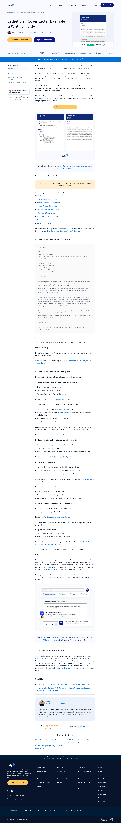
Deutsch (32, 811)
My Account (107, 5)
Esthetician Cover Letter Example (15, 73)
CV (66, 5)
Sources (10, 86)
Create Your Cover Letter (19, 40)
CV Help (59, 782)
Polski (66, 811)
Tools (51, 5)
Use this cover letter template (65, 136)
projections (52, 570)
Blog (13, 12)
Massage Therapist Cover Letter (48, 216)
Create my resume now (65, 608)
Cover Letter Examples (84, 775)
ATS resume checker (50, 640)
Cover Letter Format (83, 779)
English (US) (24, 811)
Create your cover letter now (65, 107)
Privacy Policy (102, 794)
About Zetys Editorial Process (17, 82)
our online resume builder (61, 638)
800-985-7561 (20, 795)
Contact (100, 775)
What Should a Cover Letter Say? (47, 740)
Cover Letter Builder (83, 767)
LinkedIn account (63, 413)
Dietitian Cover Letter (44, 223)
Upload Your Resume (44, 40)
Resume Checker (41, 775)
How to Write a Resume (43, 782)
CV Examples (61, 775)
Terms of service (102, 798)
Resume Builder (41, 767)
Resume (59, 5)
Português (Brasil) (76, 811)
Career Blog (85, 5)
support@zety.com (19, 799)
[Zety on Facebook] (8, 791)
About (95, 5)
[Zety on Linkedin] (12, 791)
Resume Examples (42, 779)
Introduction (11, 68)
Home (9, 12)
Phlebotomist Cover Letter (46, 213)
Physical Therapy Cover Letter (47, 206)
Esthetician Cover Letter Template (15, 78)
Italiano (60, 811)
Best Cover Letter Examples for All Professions (63, 231)
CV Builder (60, 767)
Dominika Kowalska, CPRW (28, 32)
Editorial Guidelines (103, 779)
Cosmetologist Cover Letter (46, 220)
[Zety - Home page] (10, 5)
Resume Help (40, 786)
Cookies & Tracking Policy (105, 802)
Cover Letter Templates (84, 771)
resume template (87, 575)
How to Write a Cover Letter (84, 784)
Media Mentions (102, 782)
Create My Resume (17, 783)
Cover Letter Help (83, 789)
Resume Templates (42, 771)
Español (40, 811)
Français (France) (50, 811)
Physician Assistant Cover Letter (48, 210)
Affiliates (100, 790)
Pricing (100, 771)
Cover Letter (75, 5)
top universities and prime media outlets (71, 668)
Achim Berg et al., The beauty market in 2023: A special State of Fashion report (64, 684)
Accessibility (101, 786)
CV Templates (61, 771)
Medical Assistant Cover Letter (47, 199)
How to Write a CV (62, 779)
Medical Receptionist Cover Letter (48, 203)
